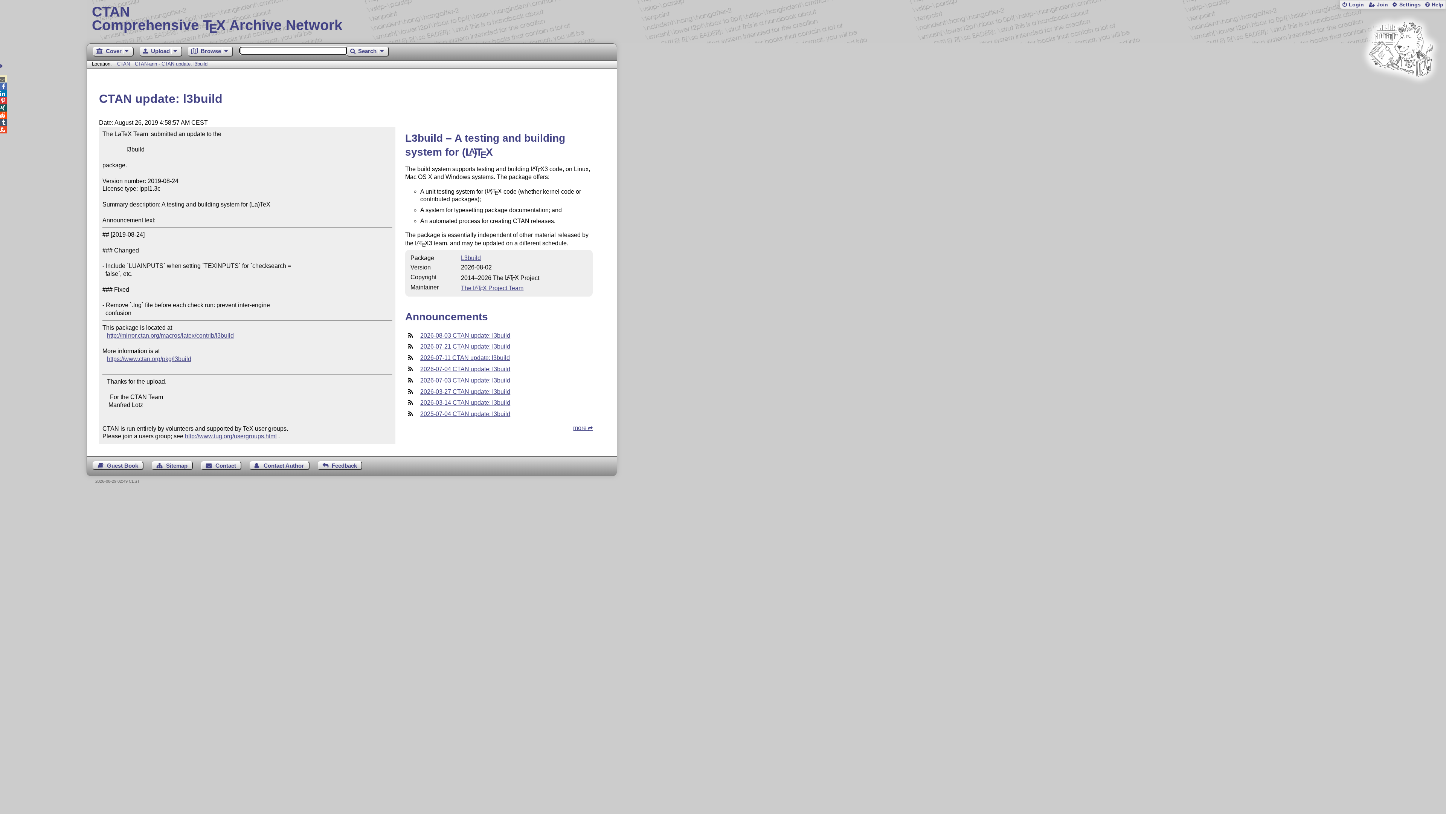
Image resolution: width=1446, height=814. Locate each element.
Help (1437, 5)
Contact (225, 465)
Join (1382, 5)
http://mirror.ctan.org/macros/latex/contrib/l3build (170, 335)
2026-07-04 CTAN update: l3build (465, 369)
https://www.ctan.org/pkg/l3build (149, 359)
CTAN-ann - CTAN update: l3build (171, 64)
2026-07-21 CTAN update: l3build (465, 346)
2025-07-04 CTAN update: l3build (465, 414)
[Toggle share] (2, 66)
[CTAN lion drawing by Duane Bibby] (1401, 91)
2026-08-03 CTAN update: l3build (465, 335)
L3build (471, 258)
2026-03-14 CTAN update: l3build (465, 402)
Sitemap (177, 465)
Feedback (344, 465)
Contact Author (284, 465)
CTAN (123, 64)
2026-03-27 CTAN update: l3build (465, 392)
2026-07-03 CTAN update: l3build (465, 380)
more (580, 428)
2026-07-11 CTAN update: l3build (465, 358)
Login (1356, 5)
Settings (1410, 5)
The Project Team (492, 288)
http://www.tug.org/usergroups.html (231, 436)
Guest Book (122, 465)
